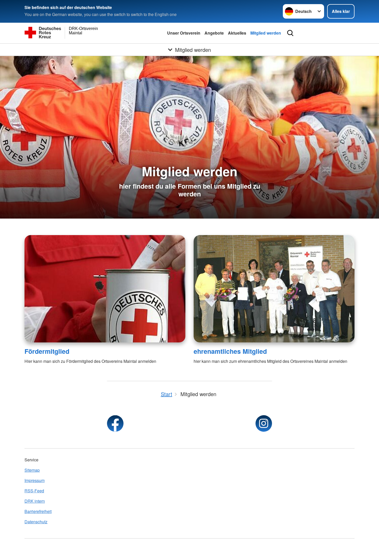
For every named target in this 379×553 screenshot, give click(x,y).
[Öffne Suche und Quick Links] (290, 33)
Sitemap (32, 470)
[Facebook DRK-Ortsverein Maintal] (115, 423)
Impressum (34, 480)
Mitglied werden (265, 33)
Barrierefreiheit (38, 511)
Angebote (214, 33)
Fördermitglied (46, 351)
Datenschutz (35, 522)
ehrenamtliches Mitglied (230, 351)
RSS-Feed (34, 491)
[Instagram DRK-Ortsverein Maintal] (264, 423)
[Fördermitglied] (104, 288)
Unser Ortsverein (183, 33)
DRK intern (34, 501)
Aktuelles (237, 33)
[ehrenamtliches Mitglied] (274, 288)
